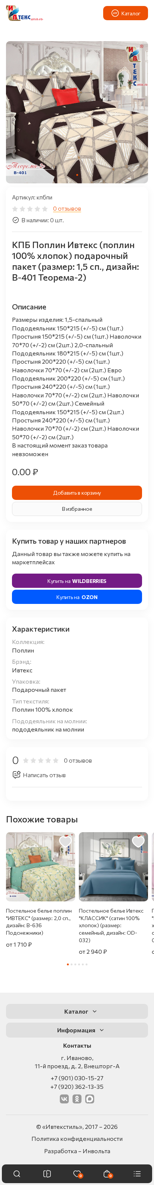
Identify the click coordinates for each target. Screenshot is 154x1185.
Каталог (131, 13)
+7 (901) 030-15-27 (77, 1077)
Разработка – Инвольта (77, 1150)
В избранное (77, 509)
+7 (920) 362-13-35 (77, 1086)
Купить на (77, 581)
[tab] (77, 175)
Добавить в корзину (77, 492)
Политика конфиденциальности (77, 1138)
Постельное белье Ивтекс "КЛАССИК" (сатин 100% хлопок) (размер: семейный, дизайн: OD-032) (111, 925)
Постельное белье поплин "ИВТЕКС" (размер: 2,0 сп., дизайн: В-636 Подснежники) (39, 921)
